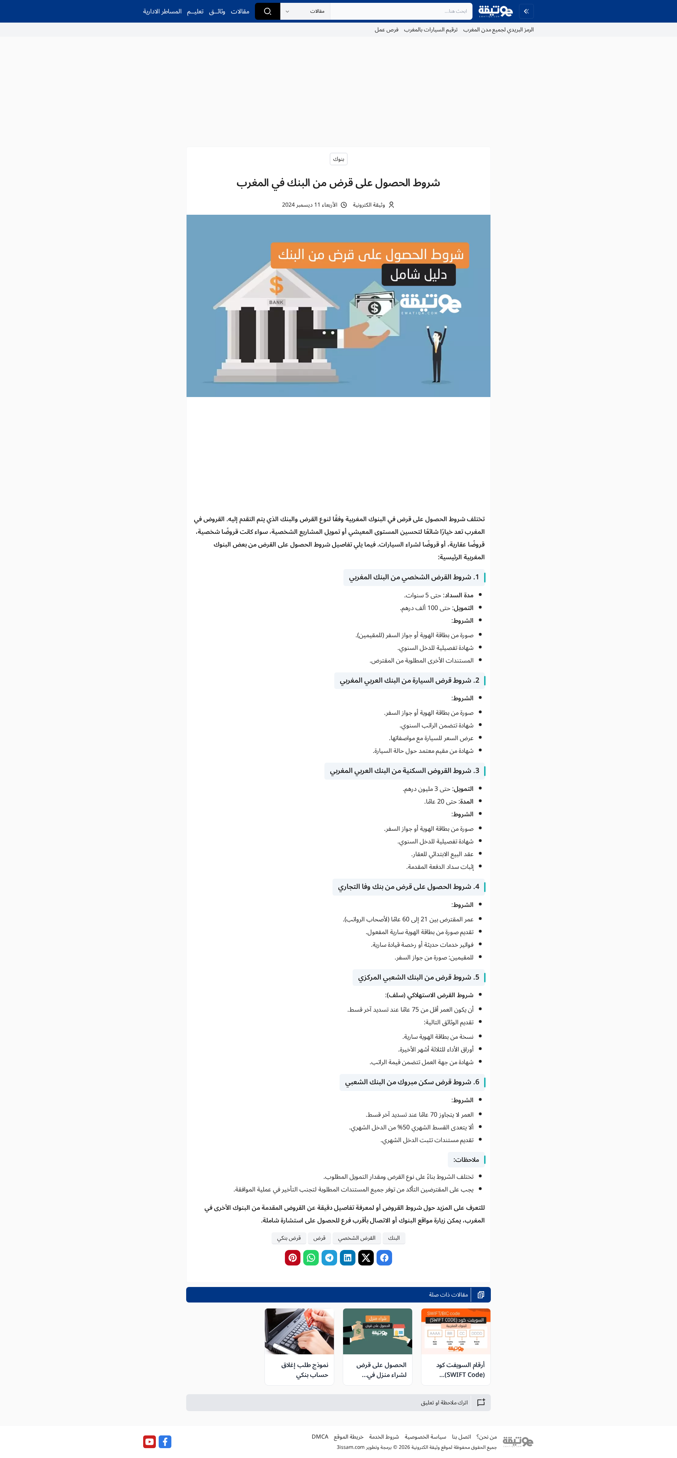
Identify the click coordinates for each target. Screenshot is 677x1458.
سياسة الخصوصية (425, 1437)
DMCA (320, 1437)
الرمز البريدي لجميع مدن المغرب (498, 30)
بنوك (338, 159)
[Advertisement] (338, 91)
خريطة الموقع (349, 1437)
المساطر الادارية (162, 11)
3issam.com (351, 1447)
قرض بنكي (289, 1238)
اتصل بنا (461, 1437)
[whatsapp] (311, 1257)
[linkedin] (347, 1257)
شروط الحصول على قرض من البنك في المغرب (338, 183)
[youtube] (149, 1441)
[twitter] (366, 1257)
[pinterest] (292, 1257)
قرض (319, 1238)
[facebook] (384, 1257)
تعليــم (195, 11)
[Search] (267, 11)
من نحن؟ (487, 1437)
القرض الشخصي (357, 1238)
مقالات (240, 11)
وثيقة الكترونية (369, 205)
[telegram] (329, 1257)
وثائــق (217, 11)
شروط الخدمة (384, 1437)
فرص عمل (386, 30)
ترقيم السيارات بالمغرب (431, 30)
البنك (394, 1238)
